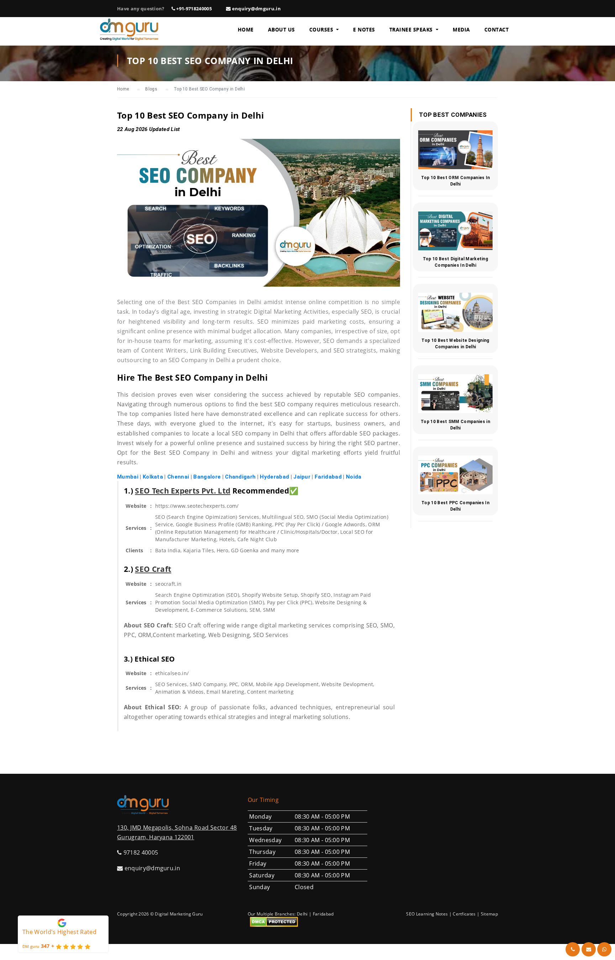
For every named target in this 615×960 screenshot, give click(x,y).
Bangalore (207, 477)
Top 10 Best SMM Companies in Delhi (455, 425)
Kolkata (153, 477)
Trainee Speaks (412, 29)
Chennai (178, 477)
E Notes (364, 29)
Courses (322, 29)
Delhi (302, 914)
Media (461, 29)
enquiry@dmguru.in (256, 8)
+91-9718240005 (193, 8)
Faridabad (328, 477)
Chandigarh (240, 477)
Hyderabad (274, 477)
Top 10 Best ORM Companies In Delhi (455, 181)
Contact (496, 29)
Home (246, 29)
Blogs (151, 89)
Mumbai (127, 477)
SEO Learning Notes (427, 914)
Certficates (464, 914)
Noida (354, 477)
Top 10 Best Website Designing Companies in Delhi (455, 343)
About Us (281, 29)
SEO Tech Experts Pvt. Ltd (182, 491)
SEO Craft (153, 569)
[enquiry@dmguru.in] (589, 949)
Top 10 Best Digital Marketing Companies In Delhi (455, 262)
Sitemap (489, 914)
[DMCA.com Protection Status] (274, 922)
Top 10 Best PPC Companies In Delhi (455, 506)
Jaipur (301, 477)
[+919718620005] (604, 949)
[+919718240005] (573, 949)
